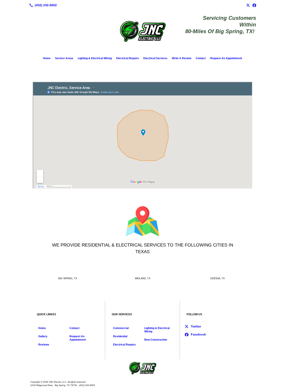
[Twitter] (248, 5)
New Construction (155, 339)
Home (47, 58)
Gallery (42, 336)
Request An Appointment (226, 58)
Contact (201, 58)
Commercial (121, 328)
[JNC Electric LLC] (142, 368)
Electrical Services (155, 58)
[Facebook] (254, 5)
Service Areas (64, 58)
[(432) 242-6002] (42, 5)
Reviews (43, 344)
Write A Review (181, 58)
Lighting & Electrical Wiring (95, 58)
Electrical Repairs (127, 58)
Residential (120, 336)
